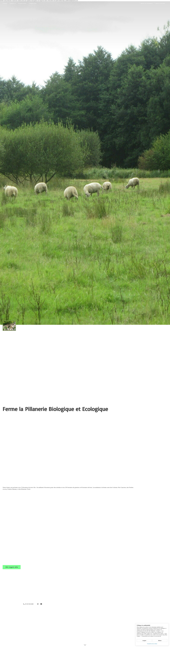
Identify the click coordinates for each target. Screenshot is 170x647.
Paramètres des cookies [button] (152, 643)
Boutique (5, 3)
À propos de (12, 3)
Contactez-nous (32, 3)
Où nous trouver (22, 3)
